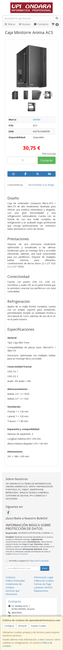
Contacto (42, 24)
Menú (11, 24)
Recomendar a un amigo (41, 184)
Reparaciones (41, 590)
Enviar (44, 568)
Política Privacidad (15, 580)
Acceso (25, 24)
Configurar (9, 626)
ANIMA (36, 119)
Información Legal (43, 577)
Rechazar (22, 626)
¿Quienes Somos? (43, 587)
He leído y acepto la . (29, 560)
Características (15, 184)
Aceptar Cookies (38, 626)
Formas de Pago (42, 584)
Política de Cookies (44, 580)
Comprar (46, 160)
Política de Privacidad (20, 554)
